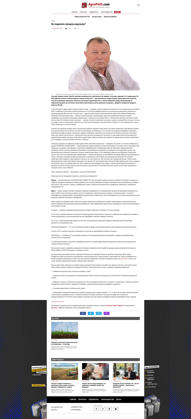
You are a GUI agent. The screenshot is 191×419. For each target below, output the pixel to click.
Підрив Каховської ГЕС (82, 17)
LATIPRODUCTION (76, 407)
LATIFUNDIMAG (76, 410)
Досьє (117, 12)
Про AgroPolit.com (57, 407)
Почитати (83, 12)
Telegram (120, 305)
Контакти (54, 410)
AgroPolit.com (124, 259)
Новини (74, 12)
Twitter (114, 305)
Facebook (109, 305)
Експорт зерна (96, 17)
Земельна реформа (110, 17)
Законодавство (107, 12)
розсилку (54, 308)
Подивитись (94, 12)
